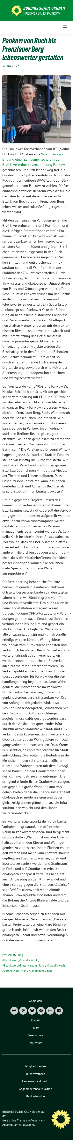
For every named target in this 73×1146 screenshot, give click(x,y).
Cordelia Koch (56, 965)
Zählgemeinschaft (41, 971)
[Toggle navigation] (65, 27)
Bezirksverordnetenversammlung (24, 965)
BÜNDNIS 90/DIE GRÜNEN (44, 8)
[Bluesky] (32, 1011)
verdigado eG (26, 1125)
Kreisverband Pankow (41, 13)
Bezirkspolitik (29, 960)
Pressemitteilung (12, 955)
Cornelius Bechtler (15, 971)
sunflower (32, 1120)
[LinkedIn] (59, 1011)
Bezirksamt (11, 960)
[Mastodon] (23, 1011)
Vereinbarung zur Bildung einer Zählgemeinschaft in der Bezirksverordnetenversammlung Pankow (34, 159)
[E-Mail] (14, 1011)
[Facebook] (41, 1011)
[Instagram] (50, 1011)
